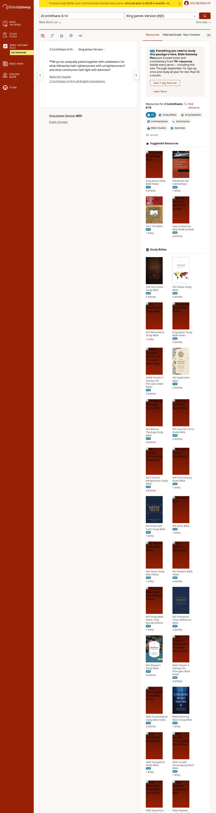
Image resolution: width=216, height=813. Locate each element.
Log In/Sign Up (200, 3)
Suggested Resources (164, 143)
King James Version (62, 116)
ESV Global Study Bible (182, 288)
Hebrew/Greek (172, 35)
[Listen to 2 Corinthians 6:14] (80, 35)
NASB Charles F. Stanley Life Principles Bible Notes (155, 382)
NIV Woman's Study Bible (153, 667)
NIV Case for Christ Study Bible (183, 431)
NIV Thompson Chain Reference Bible (181, 619)
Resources (152, 35)
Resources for (164, 105)
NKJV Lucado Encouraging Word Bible (183, 765)
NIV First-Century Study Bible (182, 479)
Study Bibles (158, 249)
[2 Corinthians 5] (40, 75)
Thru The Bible (154, 226)
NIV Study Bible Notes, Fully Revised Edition (154, 619)
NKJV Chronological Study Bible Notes (157, 718)
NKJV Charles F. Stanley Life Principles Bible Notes (181, 670)
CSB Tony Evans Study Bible (154, 288)
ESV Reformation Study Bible (155, 334)
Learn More (160, 91)
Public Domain (58, 122)
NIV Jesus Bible (181, 526)
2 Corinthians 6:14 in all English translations (77, 81)
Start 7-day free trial (165, 83)
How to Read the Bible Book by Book (183, 228)
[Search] (205, 16)
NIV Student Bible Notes (182, 573)
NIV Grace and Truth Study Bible (155, 527)
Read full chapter (60, 77)
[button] (197, 3)
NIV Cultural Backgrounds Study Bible (157, 480)
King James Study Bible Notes (156, 182)
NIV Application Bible (181, 379)
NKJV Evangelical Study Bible (155, 764)
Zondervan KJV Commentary (180, 182)
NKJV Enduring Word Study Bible (182, 718)
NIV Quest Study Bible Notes (155, 573)
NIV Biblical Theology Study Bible (154, 432)
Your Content (191, 35)
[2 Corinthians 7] (136, 75)
